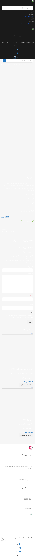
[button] (26, 435)
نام (31, 296)
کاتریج (20, 64)
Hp (10, 64)
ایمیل (31, 304)
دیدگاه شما (29, 273)
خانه (25, 64)
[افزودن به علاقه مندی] (20, 415)
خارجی (15, 64)
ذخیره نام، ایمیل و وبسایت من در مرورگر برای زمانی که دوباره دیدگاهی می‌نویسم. (19, 316)
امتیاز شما (29, 267)
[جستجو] (4, 8)
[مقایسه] (30, 415)
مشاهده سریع (25, 415)
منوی (29, 42)
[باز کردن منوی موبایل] (17, 26)
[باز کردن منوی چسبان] (17, 39)
